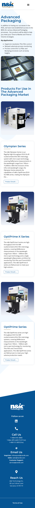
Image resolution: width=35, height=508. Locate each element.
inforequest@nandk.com (20, 455)
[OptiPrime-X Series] (17, 224)
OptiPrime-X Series (16, 236)
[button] (28, 4)
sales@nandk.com (19, 458)
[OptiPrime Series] (17, 315)
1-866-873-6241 (13, 440)
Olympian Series (15, 146)
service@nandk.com (16, 462)
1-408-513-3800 (16, 438)
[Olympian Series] (17, 134)
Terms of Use (17, 503)
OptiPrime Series (15, 326)
